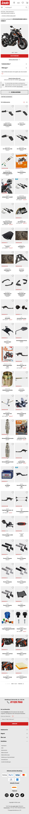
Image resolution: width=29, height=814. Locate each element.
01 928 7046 (16, 702)
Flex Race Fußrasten (7, 558)
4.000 (21, 534)
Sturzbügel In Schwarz (21, 653)
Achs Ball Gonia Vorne (21, 318)
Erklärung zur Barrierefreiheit (7, 757)
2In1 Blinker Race (21, 124)
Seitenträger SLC (21, 246)
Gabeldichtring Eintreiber (7, 390)
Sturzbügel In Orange (7, 677)
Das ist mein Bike (14, 56)
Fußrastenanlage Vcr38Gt (7, 534)
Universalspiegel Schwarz (21, 340)
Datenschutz (4, 750)
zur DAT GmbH (22, 79)
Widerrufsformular (5, 755)
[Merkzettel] (23, 3)
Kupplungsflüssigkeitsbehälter (8, 628)
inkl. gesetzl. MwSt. (14, 806)
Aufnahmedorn (21, 390)
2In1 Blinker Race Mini (7, 148)
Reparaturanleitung (22, 172)
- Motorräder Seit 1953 (21, 438)
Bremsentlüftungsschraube (7, 438)
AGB (2, 748)
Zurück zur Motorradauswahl (8, 15)
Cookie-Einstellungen (6, 762)
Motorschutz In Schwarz (7, 653)
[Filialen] (14, 3)
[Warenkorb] (27, 3)
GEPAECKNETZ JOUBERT (7, 197)
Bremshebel (7, 318)
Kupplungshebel (21, 461)
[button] (26, 7)
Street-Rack (21, 270)
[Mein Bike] (18, 3)
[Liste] (26, 102)
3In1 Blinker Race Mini (21, 148)
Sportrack (7, 246)
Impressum (3, 745)
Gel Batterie (7, 485)
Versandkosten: (7, 807)
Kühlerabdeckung (21, 605)
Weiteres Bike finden (13, 59)
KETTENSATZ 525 (21, 221)
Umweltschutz (4, 759)
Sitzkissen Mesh (7, 341)
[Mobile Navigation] (2, 7)
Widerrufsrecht (4, 752)
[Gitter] (24, 102)
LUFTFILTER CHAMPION (21, 677)
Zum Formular (20, 86)
